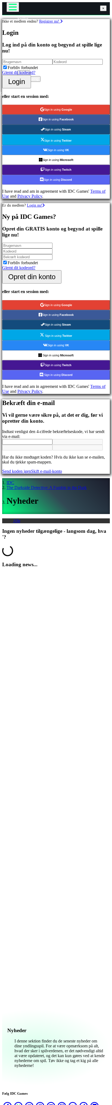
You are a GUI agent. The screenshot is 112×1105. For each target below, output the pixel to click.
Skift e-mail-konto (46, 471)
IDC (10, 482)
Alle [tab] (16, 520)
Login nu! (34, 205)
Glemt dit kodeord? (18, 72)
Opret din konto (31, 277)
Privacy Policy (29, 196)
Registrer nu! (49, 21)
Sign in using (58, 109)
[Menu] (13, 7)
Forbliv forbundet (23, 67)
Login (16, 81)
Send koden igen (16, 471)
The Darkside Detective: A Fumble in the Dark (47, 487)
